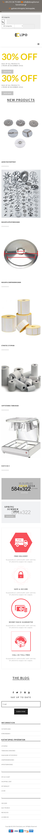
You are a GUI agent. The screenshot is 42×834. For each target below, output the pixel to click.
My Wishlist (5, 786)
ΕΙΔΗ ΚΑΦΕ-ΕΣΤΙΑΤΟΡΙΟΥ (9, 755)
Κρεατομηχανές (7, 764)
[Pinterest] (24, 692)
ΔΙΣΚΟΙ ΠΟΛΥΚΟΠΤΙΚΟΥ (8, 162)
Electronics (5, 808)
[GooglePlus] (21, 692)
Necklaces (4, 812)
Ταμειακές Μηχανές (8, 750)
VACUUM (4, 803)
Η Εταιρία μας (6, 729)
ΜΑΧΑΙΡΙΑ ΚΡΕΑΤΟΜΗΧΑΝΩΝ (10, 222)
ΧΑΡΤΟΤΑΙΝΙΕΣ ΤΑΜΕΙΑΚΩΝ (10, 406)
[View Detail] (25, 135)
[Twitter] (17, 692)
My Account (5, 777)
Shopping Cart (6, 781)
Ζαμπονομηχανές (7, 760)
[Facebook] (13, 692)
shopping (24, 492)
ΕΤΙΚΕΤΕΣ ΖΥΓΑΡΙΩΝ (7, 345)
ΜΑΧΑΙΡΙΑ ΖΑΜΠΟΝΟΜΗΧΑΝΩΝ (11, 282)
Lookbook (5, 817)
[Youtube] (28, 692)
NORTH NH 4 (5, 466)
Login (3, 791)
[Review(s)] (21, 135)
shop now (7, 71)
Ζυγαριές (4, 746)
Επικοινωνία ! (6, 733)
